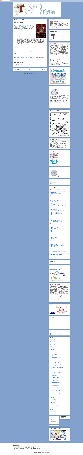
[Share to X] (41, 57)
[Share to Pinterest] (43, 57)
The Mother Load (55, 234)
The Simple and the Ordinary (24, 25)
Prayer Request (55, 365)
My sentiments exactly (56, 364)
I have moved (53, 238)
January (54, 405)
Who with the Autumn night (57, 248)
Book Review (19, 59)
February (54, 404)
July (53, 395)
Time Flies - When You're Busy (56, 221)
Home (30, 69)
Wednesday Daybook (55, 218)
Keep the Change (55, 375)
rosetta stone (54, 237)
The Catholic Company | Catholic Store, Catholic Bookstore (58, 252)
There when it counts (56, 357)
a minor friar (53, 192)
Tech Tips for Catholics (56, 256)
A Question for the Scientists (57, 367)
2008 (52, 407)
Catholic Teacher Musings (56, 254)
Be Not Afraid (54, 230)
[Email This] (39, 57)
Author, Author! (55, 387)
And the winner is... (56, 385)
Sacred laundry (54, 190)
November (54, 349)
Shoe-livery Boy (55, 355)
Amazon (19, 27)
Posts (53, 419)
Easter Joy (53, 235)
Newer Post (16, 69)
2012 (52, 341)
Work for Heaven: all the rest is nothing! (58, 210)
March (53, 402)
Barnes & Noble (26, 27)
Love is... (53, 214)
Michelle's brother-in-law (54, 102)
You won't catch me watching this (58, 378)
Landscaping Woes (56, 372)
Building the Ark (54, 223)
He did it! (54, 388)
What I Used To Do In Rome (56, 193)
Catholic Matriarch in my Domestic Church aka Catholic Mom (58, 213)
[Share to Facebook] (42, 57)
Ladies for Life (54, 244)
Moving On (53, 231)
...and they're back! (56, 393)
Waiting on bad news (56, 360)
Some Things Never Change (57, 390)
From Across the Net (55, 220)
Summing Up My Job (56, 362)
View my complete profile (55, 27)
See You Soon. (54, 201)
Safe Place (53, 224)
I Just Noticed (54, 383)
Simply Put (32, 25)
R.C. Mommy (54, 240)
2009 (52, 346)
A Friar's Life (54, 209)
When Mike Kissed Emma (29, 26)
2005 (52, 412)
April (53, 400)
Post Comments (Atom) (33, 73)
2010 (52, 344)
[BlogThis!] (40, 57)
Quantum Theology (55, 189)
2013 (52, 339)
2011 (52, 342)
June (53, 397)
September (54, 352)
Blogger (47, 452)
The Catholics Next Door (56, 200)
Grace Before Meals (60, 300)
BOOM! (53, 370)
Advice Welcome (55, 377)
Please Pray (54, 373)
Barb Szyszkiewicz (59, 21)
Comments (54, 421)
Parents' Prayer (55, 380)
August (53, 354)
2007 (52, 409)
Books (23, 59)
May (53, 399)
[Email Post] (37, 57)
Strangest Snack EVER (56, 382)
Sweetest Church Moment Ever (58, 392)
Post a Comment (19, 64)
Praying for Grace (55, 217)
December (54, 347)
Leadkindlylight (54, 227)
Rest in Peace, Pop (56, 359)
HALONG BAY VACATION (56, 228)
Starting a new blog (54, 241)
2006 (52, 411)
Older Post (44, 69)
